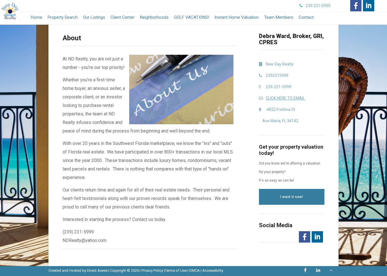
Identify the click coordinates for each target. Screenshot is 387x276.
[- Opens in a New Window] (356, 5)
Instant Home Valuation (236, 17)
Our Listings (94, 17)
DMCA (194, 270)
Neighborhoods (154, 17)
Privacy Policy (152, 270)
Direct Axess (97, 270)
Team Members (278, 17)
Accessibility (212, 270)
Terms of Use (176, 270)
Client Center (122, 17)
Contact (306, 17)
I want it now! (291, 197)
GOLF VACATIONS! (191, 17)
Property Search (63, 17)
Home (36, 17)
